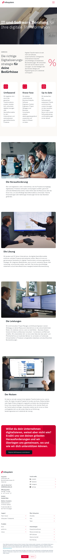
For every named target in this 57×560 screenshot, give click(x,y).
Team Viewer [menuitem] (4, 516)
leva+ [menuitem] (2, 526)
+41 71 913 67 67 (6, 485)
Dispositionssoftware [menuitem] (35, 529)
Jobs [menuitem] (31, 518)
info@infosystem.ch (6, 486)
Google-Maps (4, 498)
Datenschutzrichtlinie (7, 548)
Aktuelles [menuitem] (32, 516)
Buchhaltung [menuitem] (33, 539)
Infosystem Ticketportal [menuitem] (7, 518)
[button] (53, 2)
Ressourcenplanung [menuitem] (35, 532)
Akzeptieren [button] (24, 556)
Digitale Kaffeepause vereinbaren (19, 452)
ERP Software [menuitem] (33, 534)
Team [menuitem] (31, 521)
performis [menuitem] (3, 529)
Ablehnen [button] (33, 556)
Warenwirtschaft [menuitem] (34, 537)
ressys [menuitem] (3, 532)
